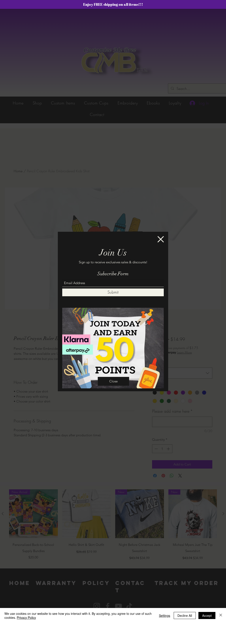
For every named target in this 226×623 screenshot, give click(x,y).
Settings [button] (164, 615)
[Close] (220, 615)
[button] (161, 239)
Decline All (184, 615)
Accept (207, 615)
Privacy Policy (26, 617)
